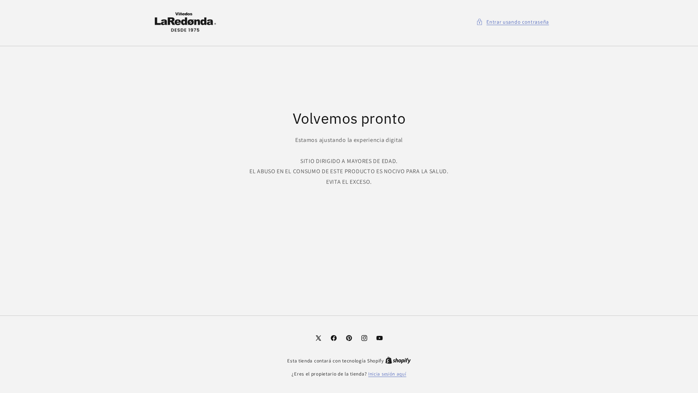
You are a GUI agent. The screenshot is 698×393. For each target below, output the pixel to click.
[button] (512, 22)
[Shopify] (398, 361)
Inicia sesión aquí (387, 374)
